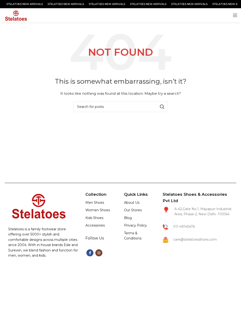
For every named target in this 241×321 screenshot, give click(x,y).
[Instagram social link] (98, 252)
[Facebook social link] (89, 252)
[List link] (101, 202)
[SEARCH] (162, 106)
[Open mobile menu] (235, 15)
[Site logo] (16, 15)
